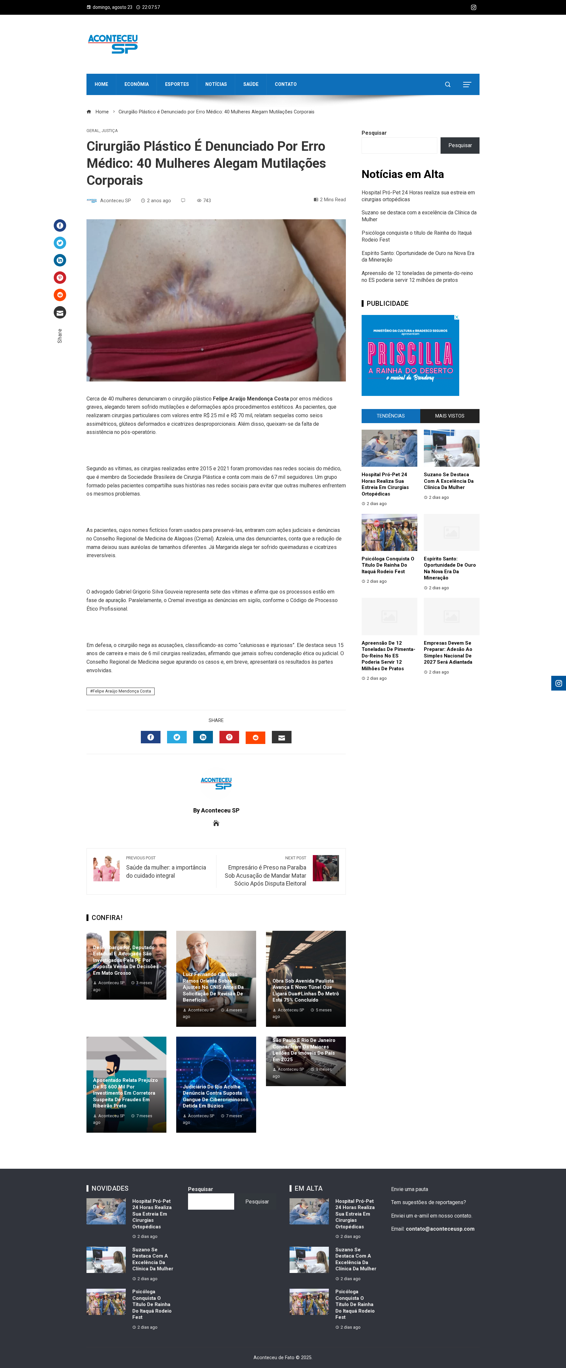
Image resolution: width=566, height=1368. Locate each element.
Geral (93, 131)
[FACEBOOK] (150, 737)
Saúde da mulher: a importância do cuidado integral (166, 867)
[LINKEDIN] (203, 737)
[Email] (60, 312)
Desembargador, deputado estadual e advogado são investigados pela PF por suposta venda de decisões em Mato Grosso (126, 960)
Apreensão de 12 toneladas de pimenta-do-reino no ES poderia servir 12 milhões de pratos (417, 276)
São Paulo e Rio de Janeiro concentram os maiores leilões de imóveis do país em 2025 (304, 1050)
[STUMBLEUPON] (255, 738)
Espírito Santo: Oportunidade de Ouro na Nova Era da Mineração (450, 568)
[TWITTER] (177, 737)
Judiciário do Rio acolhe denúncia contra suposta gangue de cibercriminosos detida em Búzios (215, 1096)
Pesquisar (374, 133)
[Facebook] (60, 225)
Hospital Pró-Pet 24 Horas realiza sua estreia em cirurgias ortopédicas (385, 484)
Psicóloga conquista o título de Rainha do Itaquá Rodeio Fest (388, 565)
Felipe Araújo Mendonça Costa (122, 691)
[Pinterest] (60, 277)
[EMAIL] (282, 737)
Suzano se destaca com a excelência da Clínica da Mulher (449, 481)
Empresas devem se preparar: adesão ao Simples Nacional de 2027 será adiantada (448, 652)
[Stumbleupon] (60, 295)
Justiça (110, 131)
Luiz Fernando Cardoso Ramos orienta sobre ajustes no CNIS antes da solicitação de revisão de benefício (213, 987)
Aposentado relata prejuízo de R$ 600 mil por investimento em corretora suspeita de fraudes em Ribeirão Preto (125, 1093)
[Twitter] (60, 243)
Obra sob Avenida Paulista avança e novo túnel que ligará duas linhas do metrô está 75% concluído (306, 990)
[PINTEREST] (229, 737)
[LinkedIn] (60, 260)
